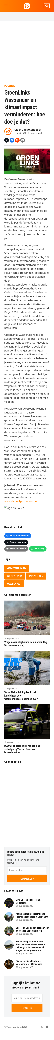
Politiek (9, 85)
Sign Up (27, 1008)
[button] (5, 6)
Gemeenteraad (16, 568)
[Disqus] (27, 803)
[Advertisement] (27, 52)
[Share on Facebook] (12, 140)
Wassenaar (14, 583)
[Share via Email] (22, 140)
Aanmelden (27, 878)
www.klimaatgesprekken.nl (20, 501)
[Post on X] (6, 140)
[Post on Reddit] (17, 140)
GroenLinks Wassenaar (27, 129)
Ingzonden (36, 576)
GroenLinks (14, 576)
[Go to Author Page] (8, 131)
